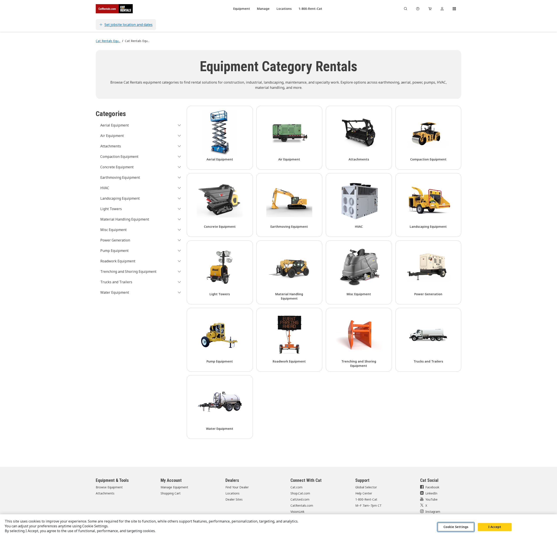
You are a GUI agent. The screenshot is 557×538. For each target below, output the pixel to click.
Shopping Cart (171, 493)
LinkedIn (431, 493)
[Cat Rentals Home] (114, 8)
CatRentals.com (301, 505)
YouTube (431, 499)
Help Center (363, 493)
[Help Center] (418, 8)
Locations (232, 493)
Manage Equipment (174, 487)
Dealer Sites (234, 499)
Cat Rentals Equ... (108, 41)
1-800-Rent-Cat (366, 499)
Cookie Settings (455, 527)
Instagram (432, 511)
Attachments (105, 493)
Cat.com (296, 487)
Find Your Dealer (237, 487)
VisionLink (297, 511)
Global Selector (366, 487)
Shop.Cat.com (300, 493)
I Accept (494, 527)
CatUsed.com (299, 499)
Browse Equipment (109, 487)
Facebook (432, 487)
